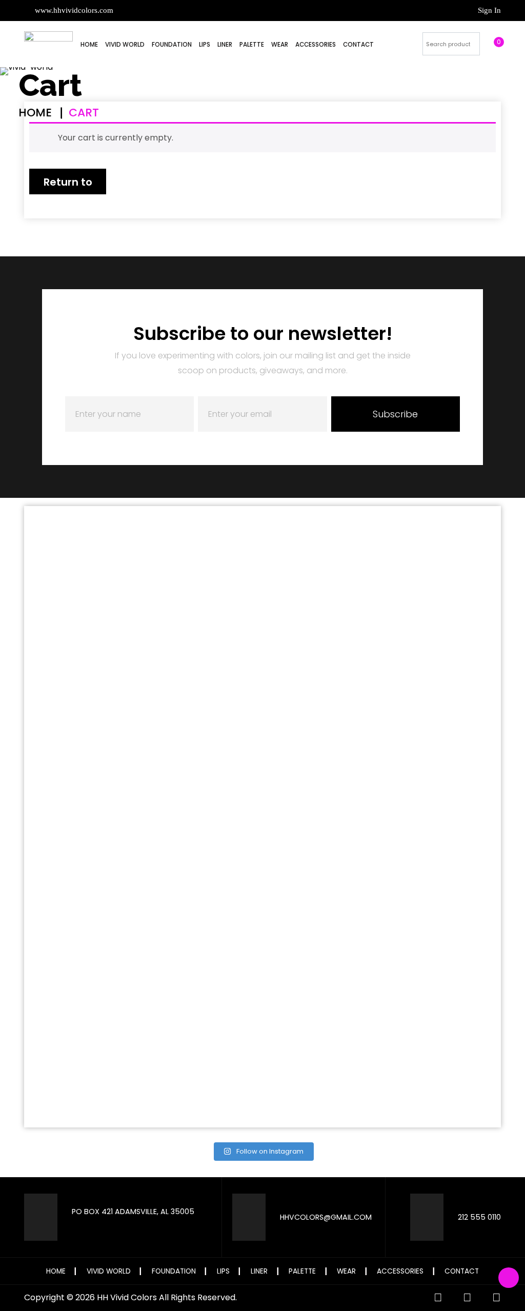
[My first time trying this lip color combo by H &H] (83, 923)
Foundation (172, 45)
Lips (204, 45)
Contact (358, 45)
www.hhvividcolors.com (73, 10)
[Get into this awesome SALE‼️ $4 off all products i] (203, 880)
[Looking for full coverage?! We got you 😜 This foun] (203, 581)
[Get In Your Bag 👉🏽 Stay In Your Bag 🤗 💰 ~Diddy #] (442, 562)
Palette (251, 45)
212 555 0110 (479, 1217)
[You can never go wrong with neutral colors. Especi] (83, 587)
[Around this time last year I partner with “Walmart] (322, 654)
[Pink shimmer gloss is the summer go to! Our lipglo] (322, 898)
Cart (84, 112)
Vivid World (125, 45)
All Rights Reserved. (198, 1297)
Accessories (315, 45)
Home (89, 45)
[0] (489, 43)
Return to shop (68, 184)
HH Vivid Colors (127, 1297)
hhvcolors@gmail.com (326, 1217)
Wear (279, 45)
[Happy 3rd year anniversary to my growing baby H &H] (442, 966)
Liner (224, 45)
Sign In (489, 10)
